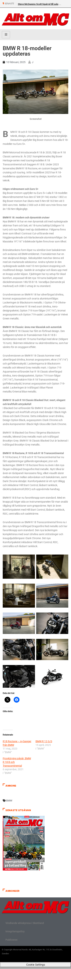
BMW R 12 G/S (44, 741)
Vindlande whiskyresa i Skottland (24, 923)
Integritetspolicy (15, 931)
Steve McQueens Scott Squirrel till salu (38, 4)
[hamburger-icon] (6, 34)
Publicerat (11, 939)
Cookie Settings (35, 964)
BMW (9, 800)
